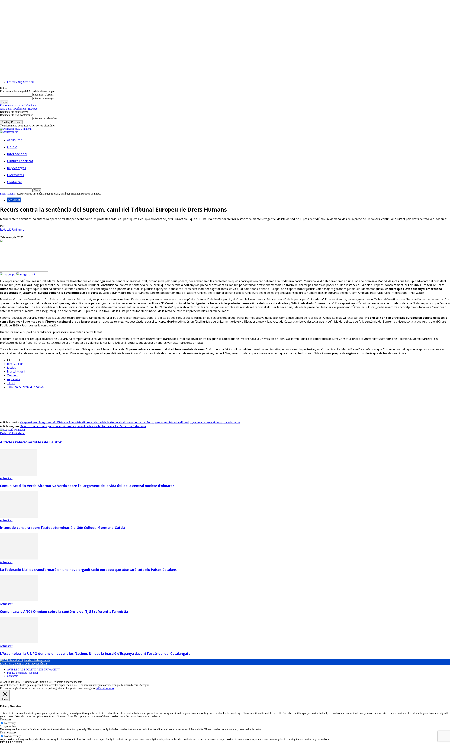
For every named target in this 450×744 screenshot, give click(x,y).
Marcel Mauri (16, 371)
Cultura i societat (20, 161)
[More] (57, 405)
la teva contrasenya (43, 98)
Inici (2, 193)
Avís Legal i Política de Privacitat (18, 108)
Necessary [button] (5, 719)
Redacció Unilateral (12, 229)
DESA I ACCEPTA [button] (11, 742)
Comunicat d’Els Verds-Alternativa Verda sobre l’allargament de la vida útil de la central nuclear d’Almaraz (87, 486)
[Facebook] (6, 405)
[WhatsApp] (44, 405)
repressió (13, 379)
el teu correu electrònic (45, 118)
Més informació (105, 688)
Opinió (12, 147)
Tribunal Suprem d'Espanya (25, 387)
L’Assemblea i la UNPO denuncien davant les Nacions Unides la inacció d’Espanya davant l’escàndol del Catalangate (95, 653)
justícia (11, 368)
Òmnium (12, 375)
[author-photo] (12, 429)
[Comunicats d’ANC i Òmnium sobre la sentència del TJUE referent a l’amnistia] (19, 600)
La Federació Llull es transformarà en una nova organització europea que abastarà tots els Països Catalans (88, 569)
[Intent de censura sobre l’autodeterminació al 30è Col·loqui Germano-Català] (19, 516)
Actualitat (14, 140)
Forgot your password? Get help (18, 105)
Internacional (17, 154)
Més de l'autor (49, 442)
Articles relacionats (18, 442)
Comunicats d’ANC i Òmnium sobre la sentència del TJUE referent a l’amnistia (64, 611)
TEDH (11, 383)
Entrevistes (15, 175)
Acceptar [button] (144, 684)
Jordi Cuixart (15, 364)
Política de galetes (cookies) (22, 672)
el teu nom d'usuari (43, 94)
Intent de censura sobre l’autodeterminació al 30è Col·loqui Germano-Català (62, 527)
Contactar (14, 182)
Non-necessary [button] (8, 732)
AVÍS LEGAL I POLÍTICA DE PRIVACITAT (33, 669)
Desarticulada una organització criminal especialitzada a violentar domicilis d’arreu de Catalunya (83, 426)
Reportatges (16, 168)
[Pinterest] (31, 405)
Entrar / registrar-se (20, 82)
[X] (18, 405)
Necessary (10, 722)
